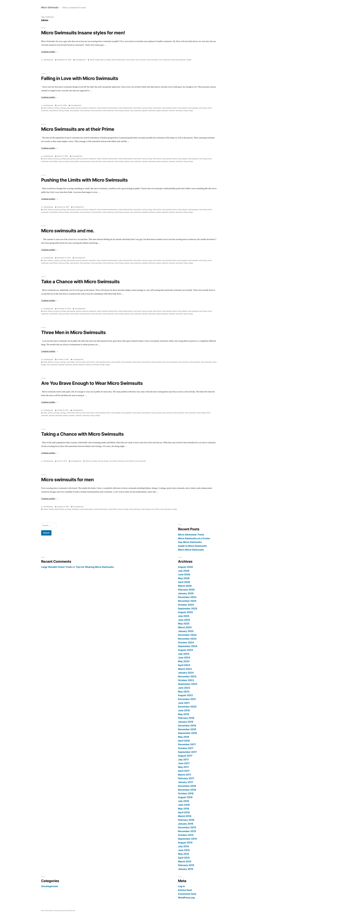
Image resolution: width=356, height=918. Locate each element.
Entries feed (185, 890)
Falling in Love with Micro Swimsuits (79, 78)
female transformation (56, 509)
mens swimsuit (85, 110)
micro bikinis (129, 461)
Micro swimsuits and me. (67, 230)
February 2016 (186, 820)
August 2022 (185, 695)
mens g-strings (64, 110)
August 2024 (185, 650)
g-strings (107, 60)
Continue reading (49, 51)
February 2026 (186, 589)
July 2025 (183, 616)
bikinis (92, 60)
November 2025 (187, 601)
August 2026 (185, 567)
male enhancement (86, 509)
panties (126, 110)
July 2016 (183, 801)
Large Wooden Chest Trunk (56, 567)
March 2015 (184, 861)
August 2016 (185, 797)
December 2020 (187, 706)
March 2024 (185, 669)
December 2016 (187, 786)
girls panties (71, 108)
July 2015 (183, 846)
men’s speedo (182, 108)
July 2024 (183, 653)
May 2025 (183, 623)
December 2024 (187, 634)
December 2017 (187, 744)
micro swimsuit (141, 60)
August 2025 (185, 612)
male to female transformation (107, 108)
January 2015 (185, 869)
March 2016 (184, 816)
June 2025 (184, 619)
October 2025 (186, 604)
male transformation (118, 60)
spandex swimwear (148, 110)
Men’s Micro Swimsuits (191, 549)
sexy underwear (135, 110)
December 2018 (187, 725)
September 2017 (187, 752)
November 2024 (187, 638)
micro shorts (130, 60)
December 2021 (187, 699)
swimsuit (172, 110)
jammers (85, 108)
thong (185, 110)
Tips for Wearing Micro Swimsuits (95, 567)
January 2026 (186, 593)
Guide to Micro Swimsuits (192, 546)
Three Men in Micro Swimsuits (73, 332)
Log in (181, 886)
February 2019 (186, 718)
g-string (56, 108)
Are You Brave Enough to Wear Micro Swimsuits (92, 383)
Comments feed (187, 893)
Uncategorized (80, 60)
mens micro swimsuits (169, 362)
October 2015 (185, 835)
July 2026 (183, 570)
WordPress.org (186, 897)
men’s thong (203, 108)
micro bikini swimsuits (116, 461)
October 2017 (185, 748)
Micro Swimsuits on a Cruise (194, 538)
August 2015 (185, 842)
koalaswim (92, 108)
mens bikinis (53, 110)
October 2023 (186, 680)
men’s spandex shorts (169, 108)
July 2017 (183, 759)
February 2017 (186, 778)
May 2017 (183, 767)
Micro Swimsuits (49, 7)
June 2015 (184, 850)
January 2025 (186, 631)
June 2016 (184, 804)
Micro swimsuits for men (67, 479)
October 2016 (185, 793)
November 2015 (187, 831)
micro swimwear (164, 60)
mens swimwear (108, 110)
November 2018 (187, 729)
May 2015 (183, 853)
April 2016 (184, 812)
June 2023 (184, 687)
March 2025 (185, 627)
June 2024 (184, 657)
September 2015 (187, 838)
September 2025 (187, 608)
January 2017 (185, 782)
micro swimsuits (152, 60)
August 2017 (185, 755)
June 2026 (184, 574)
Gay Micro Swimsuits (190, 542)
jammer (78, 108)
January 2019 (185, 721)
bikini (45, 108)
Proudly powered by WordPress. (64, 910)
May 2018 (183, 736)
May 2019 (183, 714)
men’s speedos (193, 108)
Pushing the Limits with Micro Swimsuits (84, 180)
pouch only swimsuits (178, 60)
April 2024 (184, 665)
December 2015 (187, 827)
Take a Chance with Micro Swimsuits (80, 281)
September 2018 (187, 733)
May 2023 (183, 691)
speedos (165, 110)
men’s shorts (157, 108)
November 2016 (187, 789)
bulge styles (99, 60)
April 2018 (184, 740)
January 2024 (186, 672)
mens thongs (119, 110)
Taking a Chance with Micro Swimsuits (82, 434)
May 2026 (183, 578)
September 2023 (187, 684)
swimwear (179, 110)
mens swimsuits (96, 110)
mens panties (74, 110)
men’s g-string (147, 108)
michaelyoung (48, 60)
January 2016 (185, 823)
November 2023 (187, 676)
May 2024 (183, 661)
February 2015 (186, 865)
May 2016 (183, 808)
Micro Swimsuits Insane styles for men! (83, 32)
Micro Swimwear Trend (191, 534)
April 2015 (184, 857)
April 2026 (184, 582)
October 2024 (186, 642)
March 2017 (184, 774)
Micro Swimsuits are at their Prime (77, 129)
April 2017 (184, 770)
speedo (158, 110)
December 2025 (187, 597)
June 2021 (184, 703)
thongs (188, 60)
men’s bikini (137, 108)
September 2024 (187, 646)
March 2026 (185, 585)
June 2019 (184, 710)
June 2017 (184, 763)
